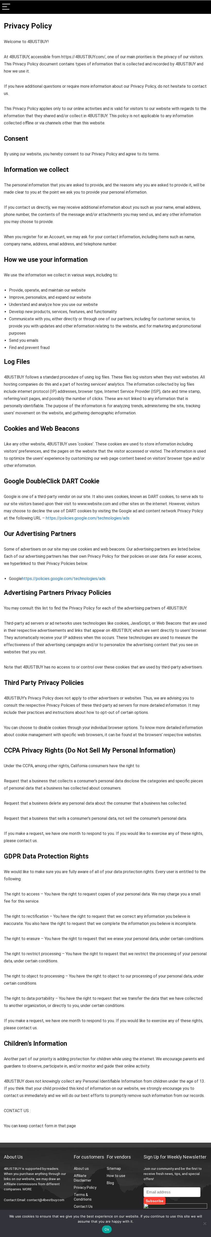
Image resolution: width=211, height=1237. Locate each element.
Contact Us (83, 1206)
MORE (27, 1189)
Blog (110, 1183)
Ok (106, 1229)
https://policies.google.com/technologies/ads (87, 518)
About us (81, 1168)
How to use (116, 1176)
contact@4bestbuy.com (45, 1200)
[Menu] (6, 7)
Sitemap (114, 1168)
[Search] (203, 7)
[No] (204, 1223)
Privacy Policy (85, 1187)
